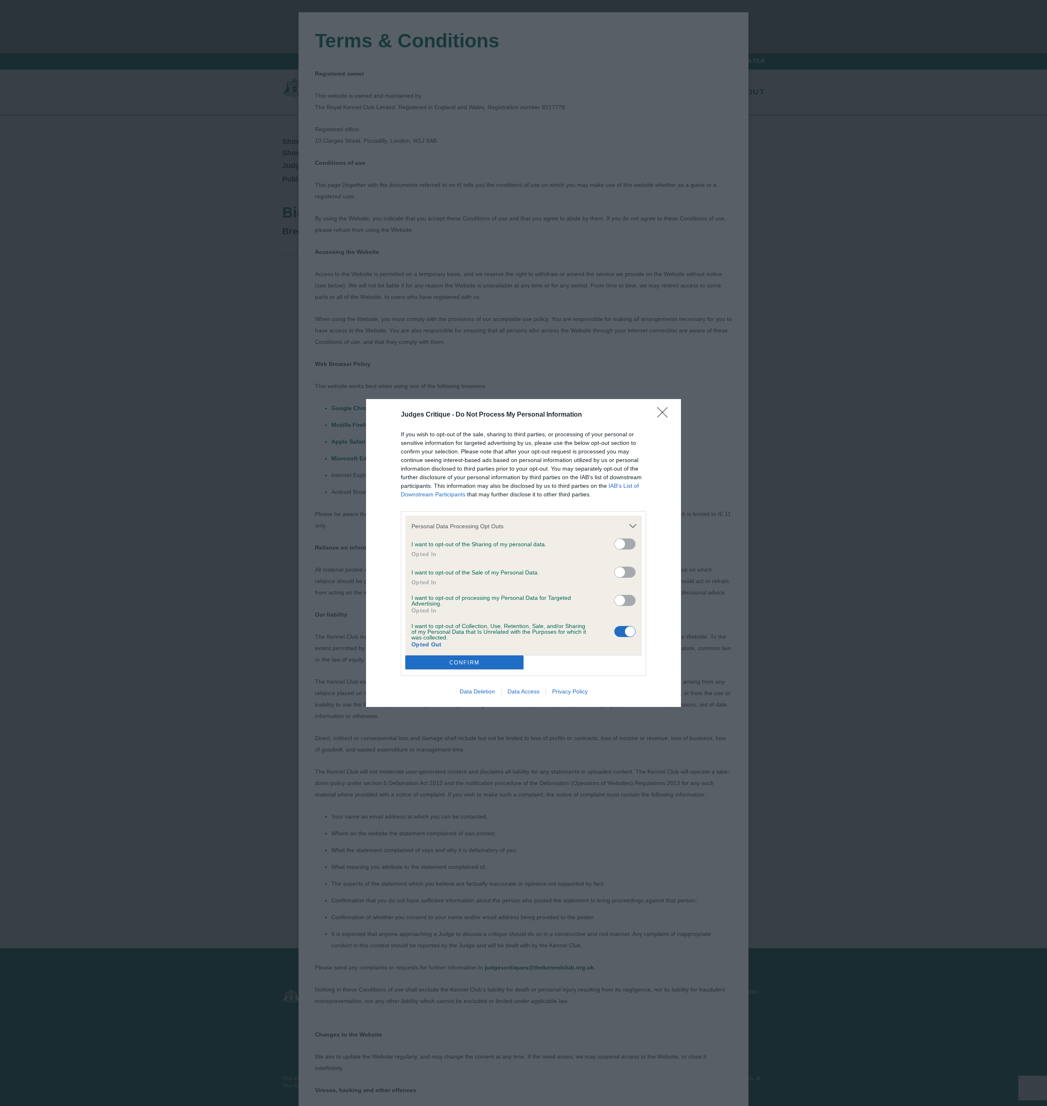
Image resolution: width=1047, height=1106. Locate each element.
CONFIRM (464, 663)
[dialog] (523, 553)
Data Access (523, 691)
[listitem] (523, 526)
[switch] (625, 544)
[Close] (665, 415)
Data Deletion (477, 691)
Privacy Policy (570, 691)
